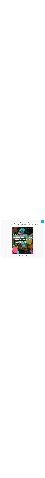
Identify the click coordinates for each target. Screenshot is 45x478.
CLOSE (42, 221)
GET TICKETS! (23, 256)
